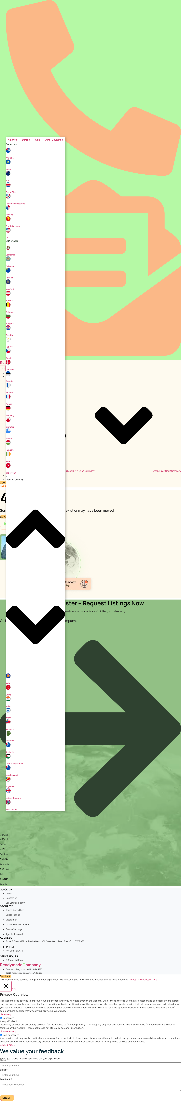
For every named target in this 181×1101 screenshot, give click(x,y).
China (8, 694)
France (9, 404)
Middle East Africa (14, 763)
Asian (8, 683)
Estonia (9, 381)
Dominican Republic (15, 203)
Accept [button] (133, 979)
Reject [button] (141, 979)
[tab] (12, 140)
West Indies (11, 809)
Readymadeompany (20, 964)
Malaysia (10, 729)
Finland (9, 392)
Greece (9, 438)
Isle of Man (11, 472)
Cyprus (9, 346)
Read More (151, 979)
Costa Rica (11, 192)
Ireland (9, 461)
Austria (9, 300)
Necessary (8, 1018)
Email (4, 1070)
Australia (10, 752)
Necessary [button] (5, 1014)
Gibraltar (10, 427)
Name (4, 1060)
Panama (9, 214)
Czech (8, 358)
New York (10, 289)
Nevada (9, 277)
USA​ (8, 237)
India (8, 706)
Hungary (10, 449)
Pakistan (10, 740)
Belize (8, 169)
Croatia (9, 335)
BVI (7, 180)
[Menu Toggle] (3, 368)
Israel (8, 717)
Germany (10, 415)
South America (13, 226)
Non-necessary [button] (8, 1031)
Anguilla (10, 157)
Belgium (9, 312)
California (10, 254)
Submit (7, 1097)
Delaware (10, 266)
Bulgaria (10, 323)
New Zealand (12, 775)
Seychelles (11, 786)
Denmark (10, 369)
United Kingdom (13, 798)
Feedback (6, 1079)
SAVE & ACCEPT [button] (9, 1044)
